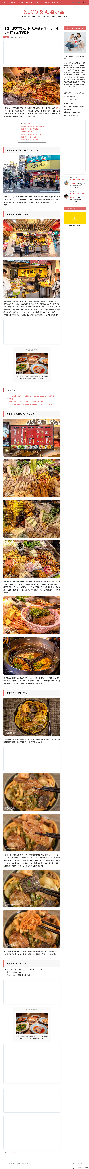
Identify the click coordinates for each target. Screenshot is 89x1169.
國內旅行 (38, 2)
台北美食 (12, 2)
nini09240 (70, 103)
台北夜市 (21, 2)
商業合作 (55, 2)
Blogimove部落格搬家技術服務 (79, 1168)
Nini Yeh (14, 37)
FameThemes (82, 1163)
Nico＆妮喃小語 (44, 11)
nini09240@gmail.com (72, 112)
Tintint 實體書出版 (70, 100)
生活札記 (46, 2)
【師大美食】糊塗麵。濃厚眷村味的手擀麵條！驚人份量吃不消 (29, 404)
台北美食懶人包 (76, 115)
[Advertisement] (31, 52)
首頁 (4, 2)
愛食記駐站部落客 (69, 96)
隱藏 (29, 123)
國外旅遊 (29, 2)
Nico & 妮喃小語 (75, 63)
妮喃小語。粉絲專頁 (78, 106)
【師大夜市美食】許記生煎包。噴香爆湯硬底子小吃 (25, 402)
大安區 (6, 37)
